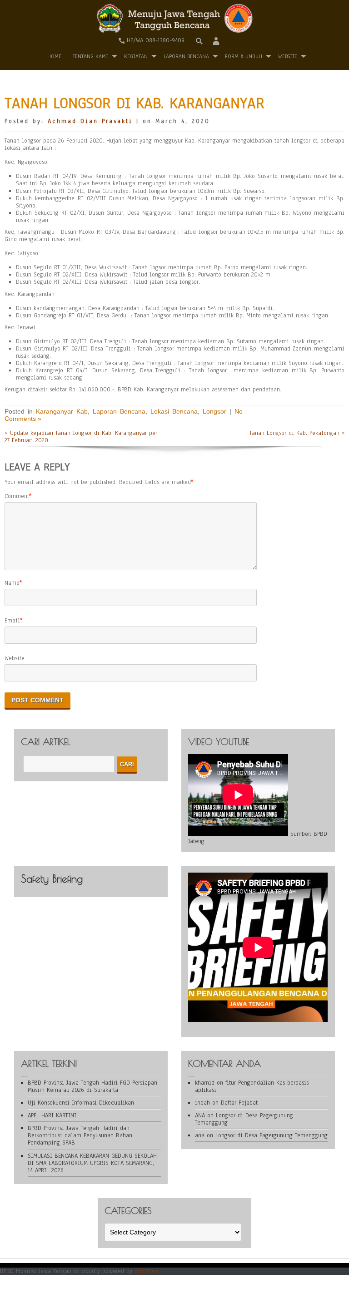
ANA (200, 1115)
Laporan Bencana (186, 56)
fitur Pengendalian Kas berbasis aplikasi (252, 1086)
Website (15, 658)
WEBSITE (287, 56)
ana (199, 1135)
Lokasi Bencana (174, 411)
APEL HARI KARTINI (52, 1115)
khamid (204, 1083)
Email (12, 620)
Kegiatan (136, 56)
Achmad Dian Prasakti (90, 121)
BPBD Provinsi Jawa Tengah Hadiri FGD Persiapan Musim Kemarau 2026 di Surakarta (92, 1086)
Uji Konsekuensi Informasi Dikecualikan (81, 1103)
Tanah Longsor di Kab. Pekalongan (294, 433)
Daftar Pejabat (239, 1103)
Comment (17, 496)
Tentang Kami (90, 56)
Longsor (214, 411)
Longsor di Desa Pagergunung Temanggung (244, 1119)
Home (54, 56)
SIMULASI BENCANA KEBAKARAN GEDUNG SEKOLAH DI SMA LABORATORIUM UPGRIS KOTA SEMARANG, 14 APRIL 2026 (92, 1163)
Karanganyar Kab (62, 411)
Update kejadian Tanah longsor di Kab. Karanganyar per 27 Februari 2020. (81, 436)
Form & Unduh (243, 56)
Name (12, 583)
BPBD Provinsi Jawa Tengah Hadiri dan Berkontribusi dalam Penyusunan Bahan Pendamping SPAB (80, 1135)
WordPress (147, 1271)
